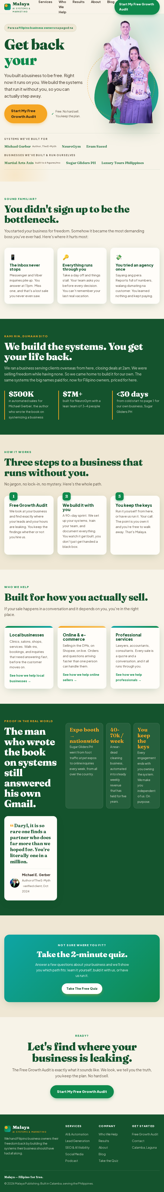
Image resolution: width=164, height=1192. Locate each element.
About (103, 1147)
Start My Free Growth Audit (23, 113)
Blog (102, 1154)
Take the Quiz (108, 1161)
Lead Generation (77, 1141)
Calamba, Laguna (144, 1147)
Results (104, 1141)
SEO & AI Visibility (77, 1147)
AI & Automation (76, 1134)
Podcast (71, 1161)
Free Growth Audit (145, 1134)
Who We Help (108, 1134)
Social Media (74, 1154)
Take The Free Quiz (82, 988)
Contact (138, 1141)
